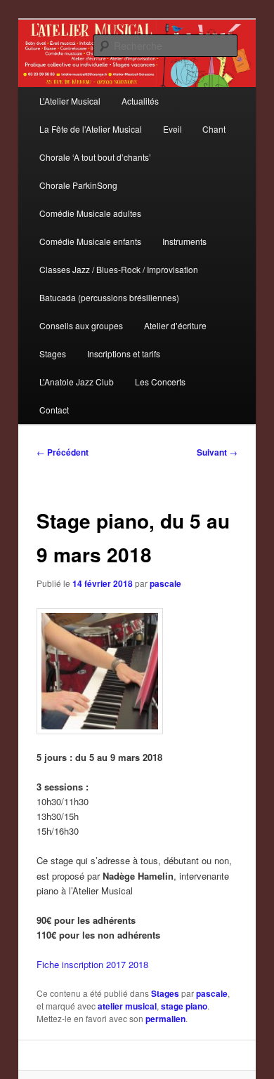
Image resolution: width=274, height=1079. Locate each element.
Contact (54, 410)
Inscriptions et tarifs (123, 353)
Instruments (184, 241)
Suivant (217, 452)
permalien (165, 1018)
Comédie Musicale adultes (90, 213)
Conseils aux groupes (81, 325)
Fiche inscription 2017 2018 (92, 964)
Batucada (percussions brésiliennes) (109, 297)
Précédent (63, 452)
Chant (214, 129)
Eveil (172, 129)
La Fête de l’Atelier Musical (90, 129)
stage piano (184, 1006)
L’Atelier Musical (69, 101)
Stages (52, 353)
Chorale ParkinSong (78, 185)
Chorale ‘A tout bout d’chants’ (95, 157)
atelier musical (127, 1006)
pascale (165, 583)
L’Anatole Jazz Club (76, 382)
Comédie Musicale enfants (90, 241)
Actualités (140, 101)
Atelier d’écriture (175, 325)
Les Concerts (160, 382)
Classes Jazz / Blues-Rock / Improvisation (118, 269)
